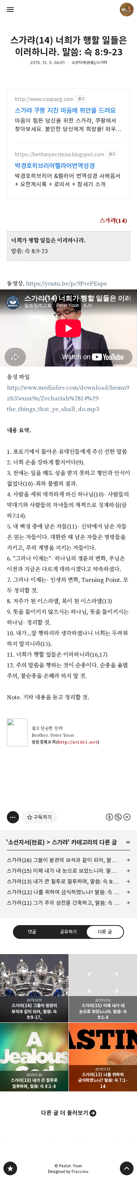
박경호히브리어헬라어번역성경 (55, 166)
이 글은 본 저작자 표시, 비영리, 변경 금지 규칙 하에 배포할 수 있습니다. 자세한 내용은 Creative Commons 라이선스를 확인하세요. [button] (118, 817)
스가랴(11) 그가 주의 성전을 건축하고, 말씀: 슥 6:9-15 (68, 902)
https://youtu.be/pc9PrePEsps (66, 284)
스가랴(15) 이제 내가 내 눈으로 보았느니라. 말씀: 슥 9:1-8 (68, 870)
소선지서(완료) (26, 842)
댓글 (32, 932)
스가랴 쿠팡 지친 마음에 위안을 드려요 (65, 110)
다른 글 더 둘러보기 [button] (64, 1113)
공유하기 (68, 932)
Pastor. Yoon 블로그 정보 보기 (127, 9)
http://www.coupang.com (44, 99)
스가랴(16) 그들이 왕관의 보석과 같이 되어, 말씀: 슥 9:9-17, (68, 860)
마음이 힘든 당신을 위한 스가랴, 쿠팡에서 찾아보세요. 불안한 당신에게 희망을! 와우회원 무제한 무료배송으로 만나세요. (68, 125)
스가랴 (60, 842)
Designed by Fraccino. (68, 1171)
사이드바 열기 (10, 9)
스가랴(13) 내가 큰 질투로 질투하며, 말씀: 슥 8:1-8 (64, 881)
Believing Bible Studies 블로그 (10, 1168)
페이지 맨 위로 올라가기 (127, 1168)
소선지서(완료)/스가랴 (89, 62)
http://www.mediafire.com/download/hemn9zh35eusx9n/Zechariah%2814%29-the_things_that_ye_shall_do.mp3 (68, 398)
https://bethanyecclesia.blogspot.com (59, 154)
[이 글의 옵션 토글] (13, 817)
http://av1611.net (77, 742)
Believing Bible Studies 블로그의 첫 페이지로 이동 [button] (68, 9)
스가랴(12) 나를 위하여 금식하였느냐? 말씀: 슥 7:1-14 (68, 892)
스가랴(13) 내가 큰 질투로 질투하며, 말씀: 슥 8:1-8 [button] (34, 1057)
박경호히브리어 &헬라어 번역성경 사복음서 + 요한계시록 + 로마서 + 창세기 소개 (68, 180)
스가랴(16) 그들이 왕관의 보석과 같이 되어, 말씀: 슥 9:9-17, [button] (34, 988)
